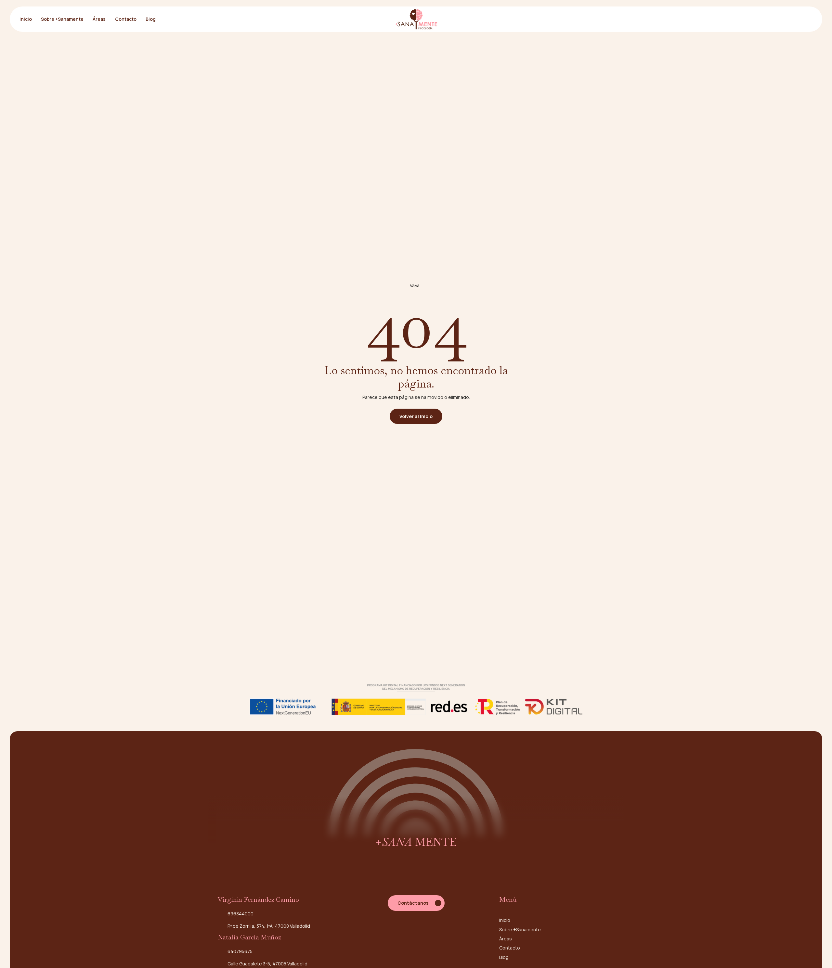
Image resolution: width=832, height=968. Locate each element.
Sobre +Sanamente (62, 19)
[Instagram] (416, 933)
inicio (26, 19)
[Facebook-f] (403, 933)
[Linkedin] (429, 933)
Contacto (125, 19)
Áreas (99, 19)
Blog (151, 19)
